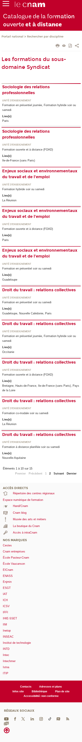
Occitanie (8, 352)
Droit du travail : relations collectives (39, 290)
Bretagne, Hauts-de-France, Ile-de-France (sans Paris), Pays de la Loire (40, 388)
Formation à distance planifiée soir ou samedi (31, 447)
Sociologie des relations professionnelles (26, 90)
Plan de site (62, 691)
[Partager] (77, 46)
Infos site (18, 691)
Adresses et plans (50, 686)
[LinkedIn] (32, 718)
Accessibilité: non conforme (41, 696)
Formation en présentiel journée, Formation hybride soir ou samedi (39, 107)
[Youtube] (6, 718)
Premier (20, 473)
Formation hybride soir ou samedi (23, 189)
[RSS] (68, 718)
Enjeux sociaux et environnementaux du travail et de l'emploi (39, 174)
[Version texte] (64, 46)
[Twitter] (23, 718)
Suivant (59, 473)
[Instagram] (41, 718)
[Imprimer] (57, 46)
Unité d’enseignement (16, 100)
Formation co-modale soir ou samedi (25, 413)
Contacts (25, 686)
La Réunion (9, 200)
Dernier (72, 473)
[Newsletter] (6, 723)
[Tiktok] (49, 718)
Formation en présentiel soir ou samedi (26, 268)
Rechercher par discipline (45, 36)
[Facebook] (15, 718)
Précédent (35, 473)
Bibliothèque (39, 691)
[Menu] (5, 4)
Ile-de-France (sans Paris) (18, 160)
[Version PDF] (70, 46)
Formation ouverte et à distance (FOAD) (27, 149)
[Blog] (58, 718)
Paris (5, 120)
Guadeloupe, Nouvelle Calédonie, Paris (27, 313)
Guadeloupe (9, 279)
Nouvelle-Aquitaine (14, 457)
